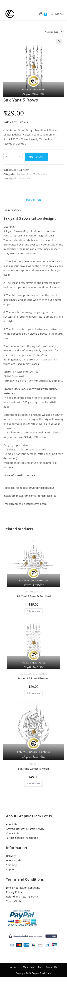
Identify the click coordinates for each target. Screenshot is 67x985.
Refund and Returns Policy (22, 896)
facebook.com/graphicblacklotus (35, 487)
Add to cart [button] (33, 611)
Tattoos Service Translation (22, 837)
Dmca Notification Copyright (23, 887)
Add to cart (37, 156)
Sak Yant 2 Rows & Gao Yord (33, 596)
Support (11, 869)
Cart (40, 967)
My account (28, 967)
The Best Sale (40, 174)
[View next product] (61, 31)
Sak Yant (21, 174)
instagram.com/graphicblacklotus (36, 495)
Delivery (11, 856)
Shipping (11, 865)
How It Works (14, 860)
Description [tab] (33, 199)
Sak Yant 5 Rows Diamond (33, 678)
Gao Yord (38, 591)
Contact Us (12, 833)
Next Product (51, 31)
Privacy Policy (14, 892)
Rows (29, 174)
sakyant (27, 178)
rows (19, 178)
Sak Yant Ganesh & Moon (33, 768)
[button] (59, 41)
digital (12, 178)
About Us (11, 824)
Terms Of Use (14, 901)
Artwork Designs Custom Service (25, 829)
